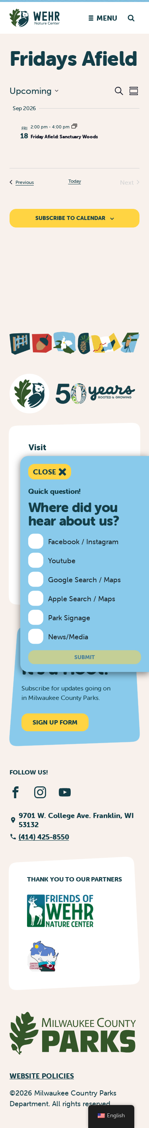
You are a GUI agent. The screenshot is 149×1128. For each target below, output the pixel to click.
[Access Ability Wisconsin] (43, 956)
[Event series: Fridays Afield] (74, 127)
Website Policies (42, 1075)
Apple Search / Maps (81, 598)
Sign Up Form (55, 722)
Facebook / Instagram (83, 541)
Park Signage (69, 617)
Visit (37, 447)
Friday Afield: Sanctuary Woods (64, 137)
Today (74, 181)
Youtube (61, 560)
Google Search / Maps (84, 579)
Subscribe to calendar (70, 218)
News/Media (68, 636)
